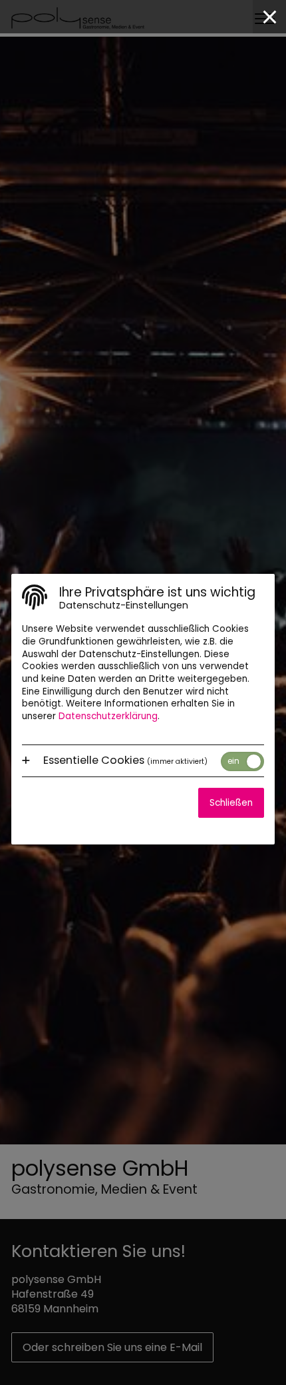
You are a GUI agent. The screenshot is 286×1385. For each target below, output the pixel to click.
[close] (269, 16)
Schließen (231, 802)
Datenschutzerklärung (108, 716)
